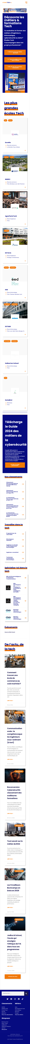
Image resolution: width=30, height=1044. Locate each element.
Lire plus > (10, 700)
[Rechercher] (26, 993)
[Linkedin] (18, 999)
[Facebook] (11, 999)
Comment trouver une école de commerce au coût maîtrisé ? (14, 678)
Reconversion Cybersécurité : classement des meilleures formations (14, 793)
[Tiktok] (22, 999)
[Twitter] (7, 999)
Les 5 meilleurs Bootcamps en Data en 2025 (13, 888)
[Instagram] (15, 999)
